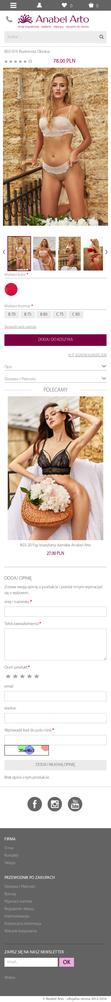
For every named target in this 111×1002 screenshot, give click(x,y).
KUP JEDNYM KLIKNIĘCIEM (87, 355)
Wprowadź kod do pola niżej (28, 730)
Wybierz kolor (15, 275)
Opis (8, 367)
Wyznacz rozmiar (18, 901)
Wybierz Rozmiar (17, 306)
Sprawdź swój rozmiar (20, 327)
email (8, 686)
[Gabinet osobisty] (40, 5)
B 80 (43, 314)
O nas (9, 848)
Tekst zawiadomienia (21, 624)
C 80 (76, 314)
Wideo (9, 978)
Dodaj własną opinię (55, 765)
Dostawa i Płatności (20, 887)
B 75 (27, 314)
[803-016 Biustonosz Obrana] (55, 147)
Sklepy (9, 863)
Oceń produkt (15, 667)
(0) (30, 61)
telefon (10, 708)
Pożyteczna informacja (22, 924)
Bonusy (10, 894)
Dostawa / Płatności (20, 379)
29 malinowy (11, 289)
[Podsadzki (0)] (64, 5)
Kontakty (11, 855)
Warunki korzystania (20, 931)
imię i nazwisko (16, 602)
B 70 (11, 314)
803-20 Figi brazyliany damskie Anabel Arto (55, 545)
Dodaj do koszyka (55, 340)
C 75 (60, 314)
